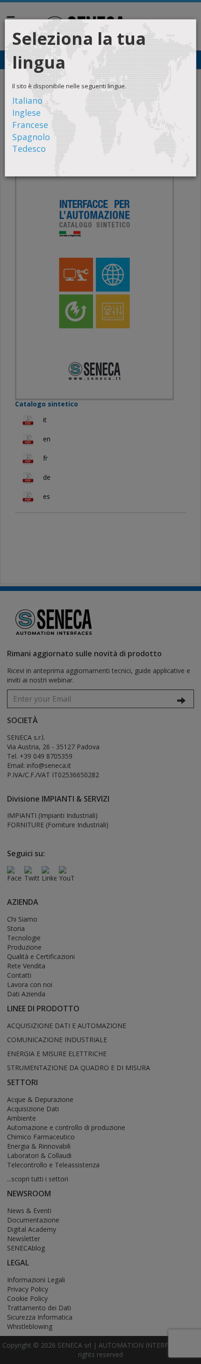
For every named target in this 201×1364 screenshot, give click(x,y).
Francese (30, 124)
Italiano (27, 100)
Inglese (26, 112)
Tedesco (29, 148)
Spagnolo (31, 136)
